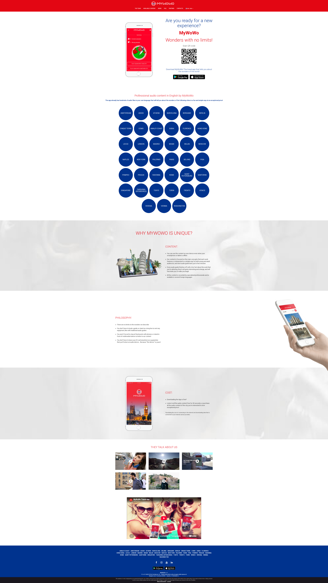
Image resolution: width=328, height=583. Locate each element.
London (133, 553)
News (159, 8)
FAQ (165, 8)
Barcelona (156, 551)
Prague (201, 553)
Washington (164, 557)
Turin (188, 555)
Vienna (205, 555)
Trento (182, 555)
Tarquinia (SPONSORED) (164, 555)
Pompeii (195, 553)
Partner (171, 8)
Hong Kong (120, 553)
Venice (193, 555)
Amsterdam (135, 551)
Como (194, 551)
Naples (164, 553)
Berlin (177, 551)
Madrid (140, 553)
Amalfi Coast (124, 551)
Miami (146, 553)
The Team (138, 8)
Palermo (179, 553)
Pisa (189, 553)
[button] (189, 8)
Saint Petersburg (131, 555)
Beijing (163, 551)
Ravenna (208, 553)
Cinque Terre (185, 551)
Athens (148, 551)
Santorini (142, 555)
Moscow (157, 553)
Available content (149, 8)
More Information (161, 581)
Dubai (199, 551)
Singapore (151, 555)
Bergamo (171, 551)
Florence (205, 551)
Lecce (128, 553)
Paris (185, 553)
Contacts (180, 8)
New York (171, 553)
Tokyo (175, 555)
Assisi (142, 551)
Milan (151, 553)
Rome (122, 555)
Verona (199, 555)
